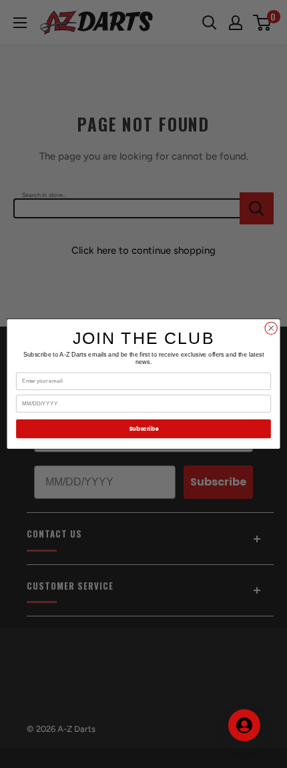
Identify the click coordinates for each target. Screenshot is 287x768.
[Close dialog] (271, 328)
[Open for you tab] (244, 725)
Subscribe (143, 429)
